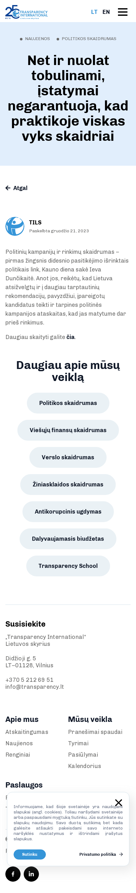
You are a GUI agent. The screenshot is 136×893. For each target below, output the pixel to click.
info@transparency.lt (34, 686)
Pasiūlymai (83, 754)
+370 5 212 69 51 (29, 679)
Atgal (20, 188)
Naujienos (19, 743)
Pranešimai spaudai (95, 732)
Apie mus (22, 719)
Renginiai (17, 754)
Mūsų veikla (90, 719)
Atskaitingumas (26, 732)
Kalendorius (84, 766)
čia (70, 337)
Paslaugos (24, 784)
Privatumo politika (98, 854)
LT (94, 12)
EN (106, 12)
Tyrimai (78, 743)
